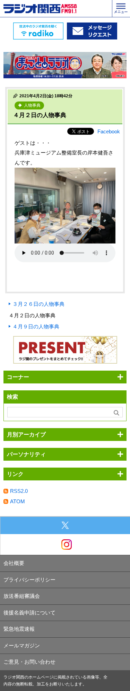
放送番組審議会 (21, 596)
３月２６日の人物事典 (38, 304)
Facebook (108, 131)
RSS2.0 (19, 491)
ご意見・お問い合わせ (29, 662)
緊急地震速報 (19, 629)
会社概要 (13, 563)
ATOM (17, 501)
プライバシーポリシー (29, 580)
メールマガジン (21, 645)
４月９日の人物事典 (35, 326)
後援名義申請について (29, 612)
